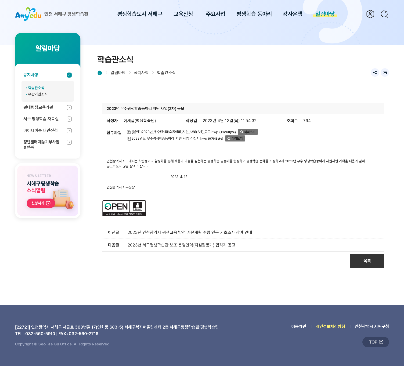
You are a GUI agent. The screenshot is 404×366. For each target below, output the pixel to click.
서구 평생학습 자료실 (41, 118)
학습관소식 (36, 88)
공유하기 (375, 72)
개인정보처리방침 (330, 326)
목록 (367, 260)
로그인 (370, 14)
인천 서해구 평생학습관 (66, 14)
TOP (373, 342)
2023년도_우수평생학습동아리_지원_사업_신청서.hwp (169, 138)
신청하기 (37, 203)
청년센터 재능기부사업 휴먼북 (41, 144)
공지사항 (30, 74)
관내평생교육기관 (38, 107)
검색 (384, 14)
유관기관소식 (37, 94)
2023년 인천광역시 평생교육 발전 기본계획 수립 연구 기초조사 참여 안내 (190, 232)
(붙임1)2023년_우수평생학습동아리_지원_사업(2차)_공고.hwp (174, 132)
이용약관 (298, 326)
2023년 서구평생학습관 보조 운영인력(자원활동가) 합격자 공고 (181, 245)
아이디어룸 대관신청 (40, 130)
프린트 (385, 72)
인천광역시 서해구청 (372, 326)
